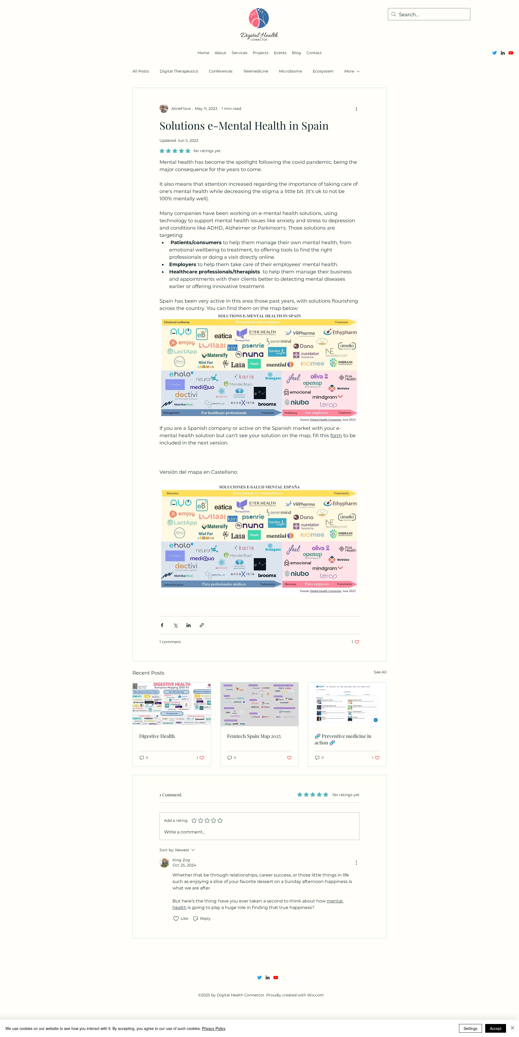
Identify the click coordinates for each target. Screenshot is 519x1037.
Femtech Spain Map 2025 (254, 736)
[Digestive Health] (172, 704)
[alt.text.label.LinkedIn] (502, 52)
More (349, 71)
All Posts (140, 71)
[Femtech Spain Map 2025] (260, 704)
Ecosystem (323, 71)
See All (380, 672)
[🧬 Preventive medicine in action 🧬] (347, 704)
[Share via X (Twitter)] (175, 625)
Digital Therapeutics (179, 71)
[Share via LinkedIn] (188, 625)
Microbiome (290, 71)
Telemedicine (255, 71)
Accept (495, 1028)
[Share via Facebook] (162, 625)
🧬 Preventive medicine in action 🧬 (343, 739)
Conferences (220, 71)
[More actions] (356, 108)
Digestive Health (157, 736)
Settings (470, 1028)
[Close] (512, 1028)
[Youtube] (511, 52)
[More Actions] (356, 862)
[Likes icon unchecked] (175, 918)
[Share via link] (201, 625)
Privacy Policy (213, 1028)
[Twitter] (494, 52)
